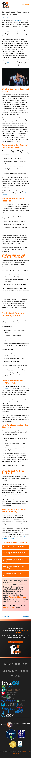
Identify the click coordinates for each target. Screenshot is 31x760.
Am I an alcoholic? (19, 20)
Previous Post (5, 616)
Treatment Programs (17, 597)
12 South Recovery (11, 63)
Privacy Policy (26, 751)
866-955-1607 (9, 607)
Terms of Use (15, 753)
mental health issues (7, 388)
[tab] (15, 547)
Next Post (26, 616)
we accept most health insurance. (18, 631)
